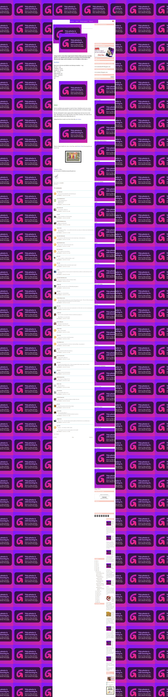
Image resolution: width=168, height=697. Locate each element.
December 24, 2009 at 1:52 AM (63, 359)
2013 (96, 564)
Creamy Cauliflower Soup (100, 573)
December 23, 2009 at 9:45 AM (63, 309)
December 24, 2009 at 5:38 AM (63, 367)
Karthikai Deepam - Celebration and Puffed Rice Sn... (100, 588)
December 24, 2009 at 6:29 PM (63, 380)
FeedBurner (106, 498)
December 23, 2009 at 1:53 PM (63, 325)
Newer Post (55, 437)
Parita (58, 362)
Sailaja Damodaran (60, 242)
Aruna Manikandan (60, 198)
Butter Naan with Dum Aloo (112, 643)
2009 (96, 570)
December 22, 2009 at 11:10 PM (63, 232)
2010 (96, 569)
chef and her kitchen (60, 236)
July (97, 596)
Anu (57, 214)
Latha (58, 291)
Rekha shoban (59, 207)
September (98, 593)
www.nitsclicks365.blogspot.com (102, 66)
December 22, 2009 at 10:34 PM (63, 195)
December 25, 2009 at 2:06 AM (63, 400)
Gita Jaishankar (59, 342)
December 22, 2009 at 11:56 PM (63, 246)
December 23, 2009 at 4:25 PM (63, 338)
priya (57, 256)
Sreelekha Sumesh (59, 397)
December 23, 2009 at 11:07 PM (63, 352)
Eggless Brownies (113, 628)
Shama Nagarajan (60, 355)
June (97, 597)
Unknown (58, 228)
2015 (96, 562)
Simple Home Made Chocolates (113, 538)
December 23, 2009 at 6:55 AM (63, 288)
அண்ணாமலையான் (60, 377)
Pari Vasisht (59, 191)
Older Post (91, 437)
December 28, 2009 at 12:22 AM (63, 415)
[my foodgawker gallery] (110, 685)
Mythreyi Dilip (59, 321)
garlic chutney (78, 119)
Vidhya (58, 335)
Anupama (58, 418)
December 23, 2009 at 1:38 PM (63, 318)
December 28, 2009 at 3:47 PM (63, 422)
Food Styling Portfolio (69, 21)
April (97, 600)
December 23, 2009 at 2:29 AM (63, 259)
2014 (96, 563)
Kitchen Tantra (80, 146)
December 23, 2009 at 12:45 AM (63, 253)
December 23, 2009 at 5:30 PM (63, 345)
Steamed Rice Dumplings (100, 583)
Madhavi (58, 383)
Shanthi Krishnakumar (60, 221)
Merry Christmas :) (99, 574)
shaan (58, 425)
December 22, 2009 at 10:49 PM (63, 224)
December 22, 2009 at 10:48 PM (63, 218)
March (97, 602)
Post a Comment (56, 434)
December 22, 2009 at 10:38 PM (63, 204)
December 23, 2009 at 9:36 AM (63, 302)
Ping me (91, 21)
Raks (57, 263)
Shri (57, 404)
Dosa (57, 184)
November (98, 591)
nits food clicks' (112, 679)
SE (57, 269)
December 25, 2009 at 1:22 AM (63, 394)
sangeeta (58, 410)
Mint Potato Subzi (113, 551)
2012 (96, 566)
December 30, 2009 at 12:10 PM (63, 431)
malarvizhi (58, 390)
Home (54, 21)
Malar (58, 306)
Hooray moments (83, 21)
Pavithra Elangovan (60, 298)
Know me (60, 21)
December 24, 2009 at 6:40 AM (63, 373)
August (97, 595)
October (97, 592)
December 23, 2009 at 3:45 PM (63, 332)
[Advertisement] (99, 538)
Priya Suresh (59, 249)
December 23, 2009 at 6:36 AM (63, 281)
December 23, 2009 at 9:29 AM (63, 294)
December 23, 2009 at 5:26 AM (63, 274)
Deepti (58, 370)
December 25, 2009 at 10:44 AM (63, 407)
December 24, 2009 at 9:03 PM (63, 387)
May (97, 599)
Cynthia (58, 312)
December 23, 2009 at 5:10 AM (63, 266)
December (98, 571)
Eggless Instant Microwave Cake (113, 524)
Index (77, 21)
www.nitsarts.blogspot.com (101, 72)
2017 (96, 560)
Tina (57, 348)
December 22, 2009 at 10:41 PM (63, 211)
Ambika (58, 284)
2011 (96, 567)
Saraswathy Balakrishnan (61, 277)
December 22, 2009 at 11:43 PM (63, 239)
